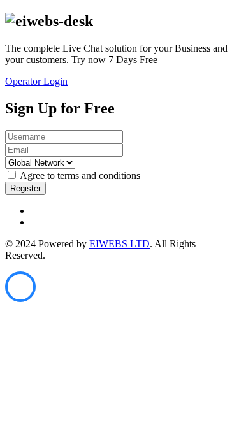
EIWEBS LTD (119, 243)
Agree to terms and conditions (80, 175)
